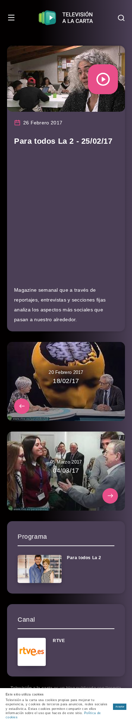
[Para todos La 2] (40, 569)
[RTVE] (32, 652)
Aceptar (119, 706)
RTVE (59, 640)
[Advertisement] (66, 219)
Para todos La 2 (84, 557)
